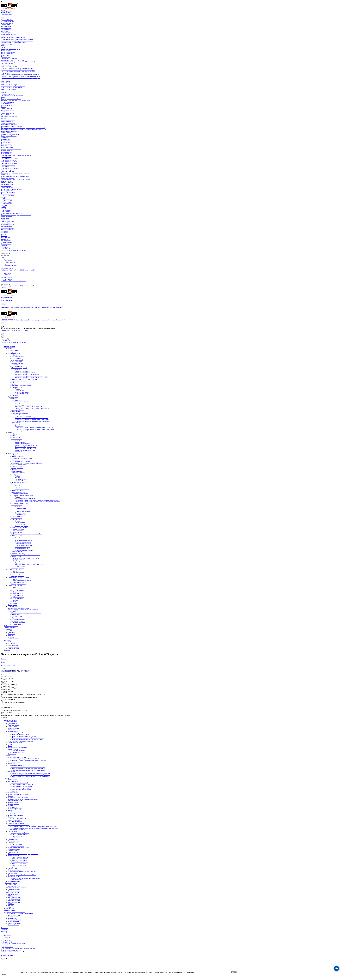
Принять (233, 972)
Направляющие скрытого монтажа (25, 498)
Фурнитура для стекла (22, 563)
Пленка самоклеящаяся (18, 589)
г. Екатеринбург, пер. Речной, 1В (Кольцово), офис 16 (18, 270)
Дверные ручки (16, 400)
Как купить (11, 643)
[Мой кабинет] (1, 325)
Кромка (17, 477)
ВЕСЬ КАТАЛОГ (13, 350)
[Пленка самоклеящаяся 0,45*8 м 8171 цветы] (15, 671)
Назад (11, 348)
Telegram (7, 274)
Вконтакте (7, 273)
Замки (13, 435)
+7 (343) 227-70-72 (6, 247)
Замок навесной (20, 442)
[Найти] (2, 18)
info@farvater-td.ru (7, 268)
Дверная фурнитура (17, 356)
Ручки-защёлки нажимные (23, 416)
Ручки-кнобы (19, 426)
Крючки (17, 487)
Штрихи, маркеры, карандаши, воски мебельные (26, 613)
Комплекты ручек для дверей (24, 405)
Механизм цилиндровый (22, 371)
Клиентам (4, 929)
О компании (11, 632)
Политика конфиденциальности (12, 950)
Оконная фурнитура (17, 572)
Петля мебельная (20, 522)
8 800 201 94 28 (13, 250)
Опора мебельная (20, 508)
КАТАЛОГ (4, 932)
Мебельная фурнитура (18, 456)
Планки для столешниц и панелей (21, 580)
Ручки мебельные (20, 539)
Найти (3, 959)
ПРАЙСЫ (4, 931)
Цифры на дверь (20, 390)
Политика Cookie (191, 972)
